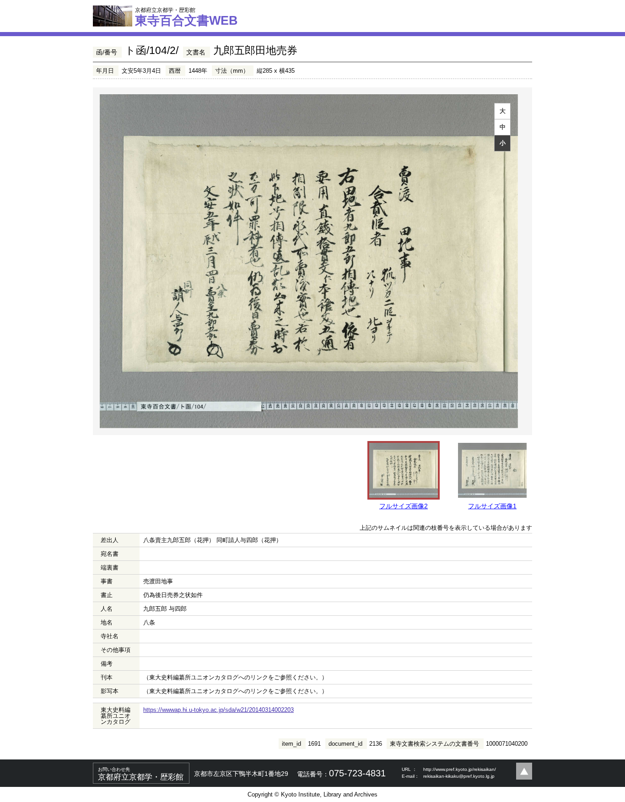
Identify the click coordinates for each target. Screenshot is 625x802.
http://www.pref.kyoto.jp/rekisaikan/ (459, 769)
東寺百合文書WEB (186, 17)
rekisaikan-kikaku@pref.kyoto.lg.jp (459, 776)
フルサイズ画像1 (492, 506)
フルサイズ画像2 (403, 506)
